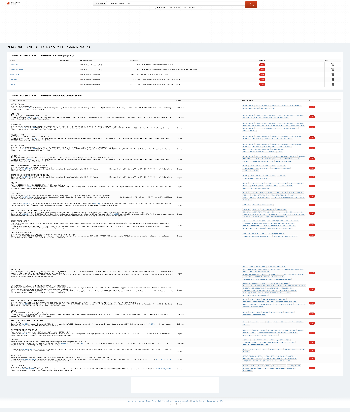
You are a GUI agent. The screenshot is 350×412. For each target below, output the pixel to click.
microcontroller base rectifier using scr (258, 285)
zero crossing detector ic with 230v (256, 212)
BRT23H (285, 330)
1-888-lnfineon (295, 106)
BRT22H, (277, 330)
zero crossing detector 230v (293, 214)
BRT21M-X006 (293, 333)
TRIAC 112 (267, 147)
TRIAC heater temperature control (277, 293)
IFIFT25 (280, 152)
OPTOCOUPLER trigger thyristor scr (268, 128)
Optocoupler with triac (259, 161)
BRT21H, (270, 330)
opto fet (272, 152)
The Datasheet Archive (13, 3)
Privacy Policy (151, 401)
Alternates (176, 8)
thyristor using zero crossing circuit (257, 236)
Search (251, 5)
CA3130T (13, 84)
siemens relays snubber (260, 126)
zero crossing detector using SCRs (256, 302)
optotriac (247, 158)
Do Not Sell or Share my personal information (173, 401)
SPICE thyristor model (276, 221)
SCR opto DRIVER (277, 149)
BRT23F (262, 361)
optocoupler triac (250, 304)
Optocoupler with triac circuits (255, 152)
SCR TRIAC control (266, 304)
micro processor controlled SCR (255, 295)
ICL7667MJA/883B (16, 69)
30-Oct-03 (281, 165)
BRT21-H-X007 (273, 335)
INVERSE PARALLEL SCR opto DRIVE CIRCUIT (278, 139)
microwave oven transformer (280, 279)
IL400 (264, 267)
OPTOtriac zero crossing (262, 158)
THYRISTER (289, 356)
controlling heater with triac (292, 274)
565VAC (273, 312)
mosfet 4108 (247, 108)
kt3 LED (271, 108)
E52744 (257, 106)
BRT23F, (263, 330)
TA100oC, (265, 312)
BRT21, (24, 349)
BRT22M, (300, 330)
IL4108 (29, 108)
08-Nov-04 (246, 221)
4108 (302, 126)
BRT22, (29, 349)
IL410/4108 (275, 106)
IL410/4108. (266, 106)
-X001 (264, 115)
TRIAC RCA (292, 226)
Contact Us (211, 401)
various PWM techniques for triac (274, 226)
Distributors (190, 8)
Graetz (245, 161)
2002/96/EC (269, 183)
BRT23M (245, 333)
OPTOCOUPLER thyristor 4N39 (292, 269)
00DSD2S (64, 343)
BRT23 (35, 349)
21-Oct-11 (246, 283)
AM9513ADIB (14, 74)
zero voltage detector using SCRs (283, 302)
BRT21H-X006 (282, 333)
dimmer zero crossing (279, 217)
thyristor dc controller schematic (256, 276)
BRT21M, (292, 330)
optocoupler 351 (249, 131)
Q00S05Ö (280, 340)
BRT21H (256, 335)
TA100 (303, 304)
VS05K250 (246, 126)
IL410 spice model (292, 221)
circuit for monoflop (251, 217)
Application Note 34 (259, 234)
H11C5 (251, 267)
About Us (220, 401)
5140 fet (246, 324)
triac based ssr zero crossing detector (290, 285)
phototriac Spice (288, 223)
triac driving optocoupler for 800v (256, 168)
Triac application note (281, 236)
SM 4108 (246, 118)
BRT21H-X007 (247, 335)
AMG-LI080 (26, 203)
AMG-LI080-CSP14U (268, 209)
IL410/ (24, 169)
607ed (254, 195)
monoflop (265, 217)
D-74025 (272, 165)
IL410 (24, 108)
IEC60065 (300, 183)
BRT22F (255, 361)
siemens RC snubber (281, 118)
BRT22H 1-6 (267, 358)
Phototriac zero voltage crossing (279, 228)
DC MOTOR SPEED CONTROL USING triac (280, 288)
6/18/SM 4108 (267, 118)
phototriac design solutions (254, 228)
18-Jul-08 (281, 356)
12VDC (271, 205)
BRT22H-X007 (277, 358)
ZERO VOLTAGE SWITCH (250, 170)
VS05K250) (284, 106)
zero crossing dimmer (280, 212)
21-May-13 (246, 234)
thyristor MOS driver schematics (284, 290)
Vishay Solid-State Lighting (253, 293)
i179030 (258, 165)
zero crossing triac (287, 342)
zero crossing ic (296, 212)
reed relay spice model (251, 226)
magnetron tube (277, 276)
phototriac (281, 267)
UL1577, (277, 183)
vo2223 (294, 236)
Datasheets (161, 8)
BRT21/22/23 (26, 334)
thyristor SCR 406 (294, 195)
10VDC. (264, 205)
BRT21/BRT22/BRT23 (29, 359)
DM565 (280, 312)
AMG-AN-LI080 (281, 209)
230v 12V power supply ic (272, 214)
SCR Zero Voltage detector (253, 307)
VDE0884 (289, 186)
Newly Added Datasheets (135, 401)
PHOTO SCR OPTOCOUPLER (275, 361)
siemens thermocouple (279, 126)
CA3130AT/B (14, 79)
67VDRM (276, 322)
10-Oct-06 (271, 267)
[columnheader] (34, 60)
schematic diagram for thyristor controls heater (261, 223)
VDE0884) (246, 186)
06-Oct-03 (281, 176)
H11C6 (258, 267)
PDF (262, 65)
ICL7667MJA (14, 65)
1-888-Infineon (295, 136)
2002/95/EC (259, 183)
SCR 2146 (264, 108)
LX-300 (287, 340)
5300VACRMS (151, 324)
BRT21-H (263, 335)
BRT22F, (255, 330)
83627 (261, 186)
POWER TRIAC (289, 312)
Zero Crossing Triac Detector (254, 315)
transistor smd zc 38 (276, 234)
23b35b (272, 340)
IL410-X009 (246, 200)
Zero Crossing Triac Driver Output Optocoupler (260, 274)
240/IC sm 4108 (256, 118)
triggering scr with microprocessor (256, 290)
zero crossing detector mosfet (274, 299)
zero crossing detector (252, 214)
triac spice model (259, 221)
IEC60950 (292, 183)
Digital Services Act (198, 401)
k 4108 (256, 108)
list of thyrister (290, 358)
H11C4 (245, 267)
